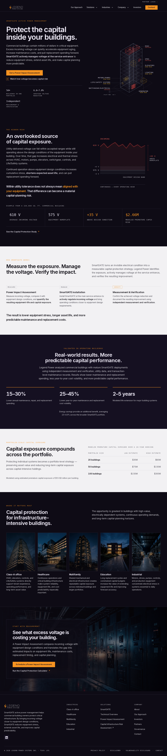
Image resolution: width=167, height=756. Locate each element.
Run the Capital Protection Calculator (30, 671)
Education (71, 724)
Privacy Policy (98, 750)
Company (122, 7)
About (136, 709)
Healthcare (71, 714)
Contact (151, 7)
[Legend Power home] (16, 7)
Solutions (90, 7)
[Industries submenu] (112, 7)
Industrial (70, 729)
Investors (137, 7)
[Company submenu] (128, 7)
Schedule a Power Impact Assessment (34, 664)
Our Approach (76, 7)
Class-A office (73, 709)
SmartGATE (105, 709)
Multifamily (71, 719)
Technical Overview (109, 714)
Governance (139, 729)
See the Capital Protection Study (21, 232)
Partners (138, 724)
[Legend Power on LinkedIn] (6, 737)
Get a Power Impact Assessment (24, 73)
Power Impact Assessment (112, 719)
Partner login (150, 1)
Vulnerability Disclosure (138, 750)
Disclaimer (115, 750)
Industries (106, 7)
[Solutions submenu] (96, 7)
